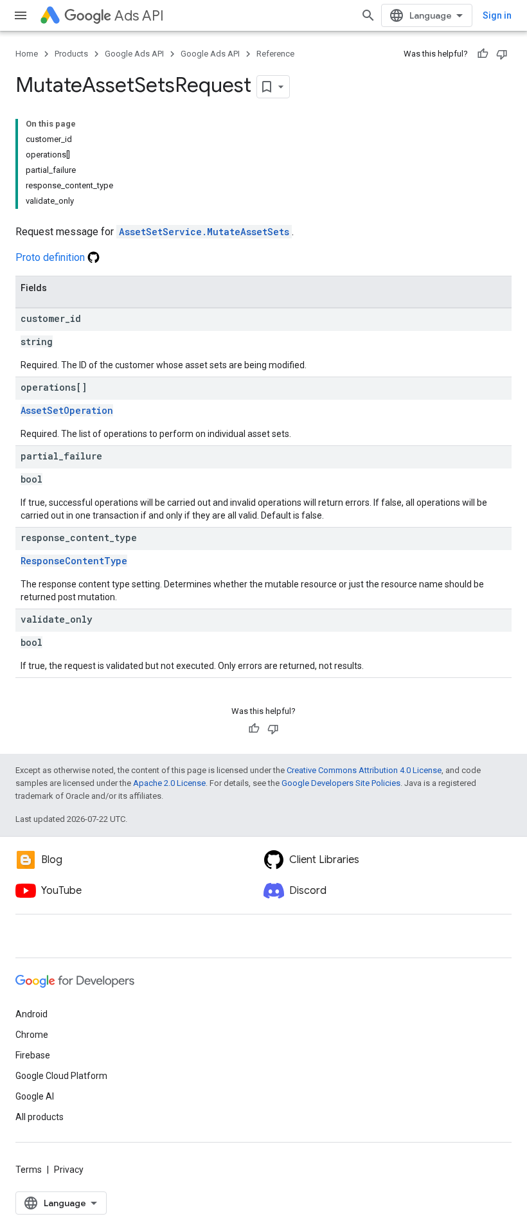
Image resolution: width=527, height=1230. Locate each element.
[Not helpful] (502, 54)
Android (31, 1014)
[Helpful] (482, 54)
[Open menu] (20, 15)
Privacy (69, 1169)
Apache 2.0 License (169, 783)
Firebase (32, 1055)
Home (26, 53)
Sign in (497, 15)
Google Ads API (134, 53)
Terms (28, 1169)
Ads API (139, 15)
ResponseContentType (74, 561)
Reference (275, 53)
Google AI (34, 1096)
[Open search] (368, 15)
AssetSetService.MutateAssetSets (204, 232)
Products (71, 53)
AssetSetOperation (67, 410)
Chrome (31, 1034)
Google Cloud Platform (61, 1076)
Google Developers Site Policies (340, 783)
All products (39, 1117)
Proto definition (51, 257)
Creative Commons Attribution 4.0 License (364, 770)
